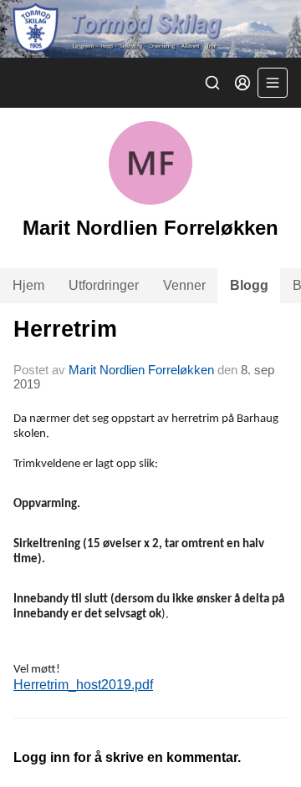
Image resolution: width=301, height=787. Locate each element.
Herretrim (65, 329)
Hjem (28, 285)
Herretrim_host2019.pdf (83, 685)
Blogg (249, 285)
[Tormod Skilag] (150, 29)
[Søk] (212, 83)
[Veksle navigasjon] (273, 83)
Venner (184, 285)
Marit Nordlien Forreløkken (141, 370)
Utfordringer (104, 285)
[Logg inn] (242, 83)
